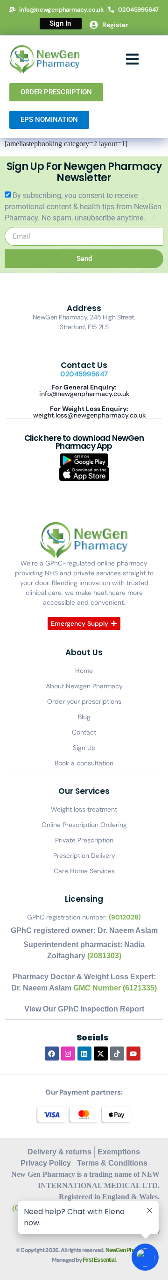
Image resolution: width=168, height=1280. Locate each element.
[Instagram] (68, 1054)
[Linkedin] (84, 1054)
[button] (133, 60)
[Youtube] (133, 1054)
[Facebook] (52, 1054)
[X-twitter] (101, 1054)
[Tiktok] (117, 1054)
